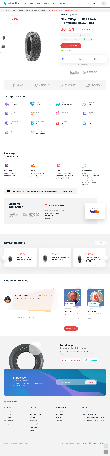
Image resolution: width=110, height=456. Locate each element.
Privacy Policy (33, 417)
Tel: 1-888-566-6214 (88, 411)
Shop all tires (8, 411)
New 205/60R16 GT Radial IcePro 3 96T (24, 258)
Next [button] (29, 317)
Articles (31, 430)
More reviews (71, 328)
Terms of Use (33, 420)
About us (31, 411)
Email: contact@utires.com (89, 414)
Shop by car (7, 417)
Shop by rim (7, 424)
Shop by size (8, 414)
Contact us (59, 420)
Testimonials (32, 433)
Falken (27, 10)
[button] (106, 257)
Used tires (7, 10)
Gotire (31, 437)
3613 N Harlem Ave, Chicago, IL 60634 (93, 420)
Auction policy (60, 411)
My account (59, 417)
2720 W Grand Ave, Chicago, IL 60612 (93, 417)
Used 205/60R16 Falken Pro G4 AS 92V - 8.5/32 (94, 259)
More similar (100, 243)
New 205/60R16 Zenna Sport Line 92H (60, 258)
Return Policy (59, 414)
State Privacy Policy (35, 424)
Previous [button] (21, 317)
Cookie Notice (33, 427)
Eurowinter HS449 (38, 10)
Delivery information (35, 414)
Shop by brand (18, 10)
